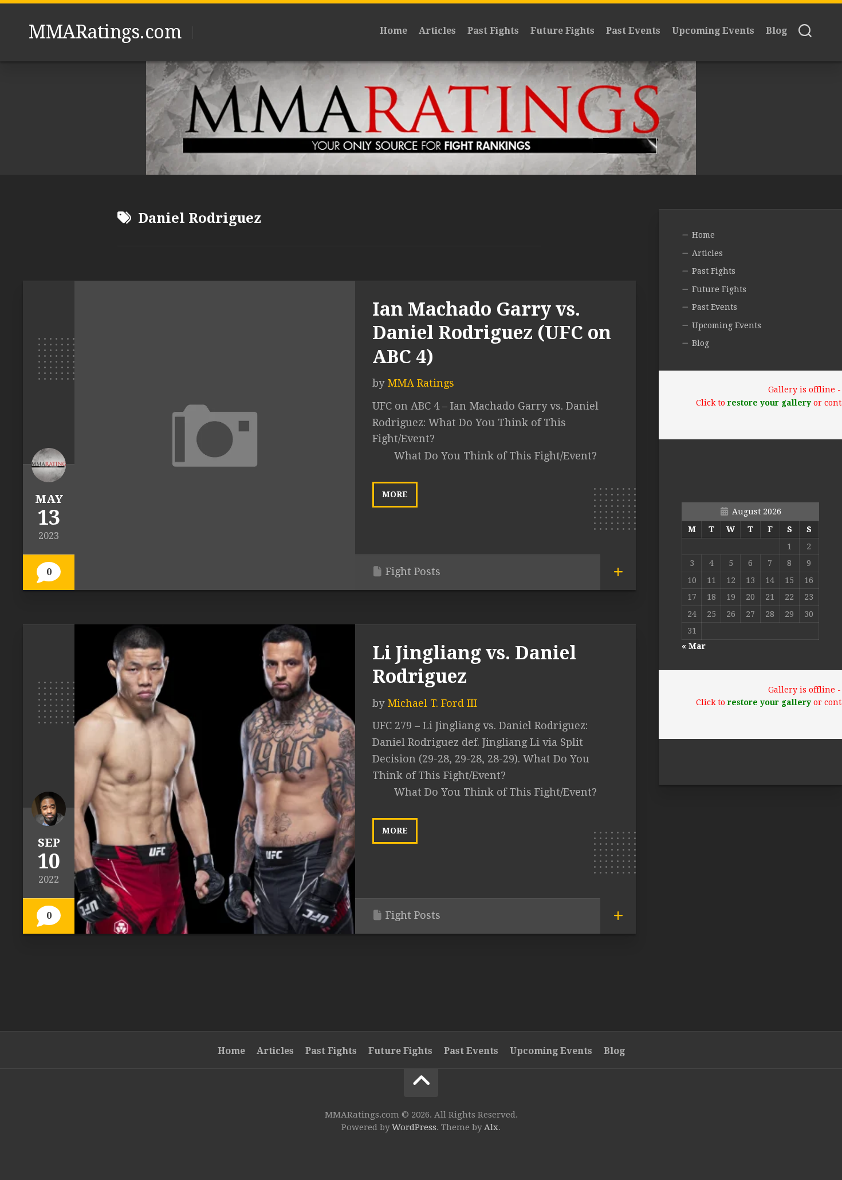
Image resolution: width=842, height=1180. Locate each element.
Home (393, 30)
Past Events (633, 30)
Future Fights (562, 30)
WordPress (414, 1127)
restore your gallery (769, 402)
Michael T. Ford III (432, 703)
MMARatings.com (105, 32)
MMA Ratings (420, 383)
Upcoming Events (713, 30)
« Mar (694, 646)
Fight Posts (412, 571)
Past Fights (493, 30)
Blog (776, 30)
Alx (491, 1127)
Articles (437, 30)
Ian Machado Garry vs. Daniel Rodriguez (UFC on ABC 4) (491, 333)
